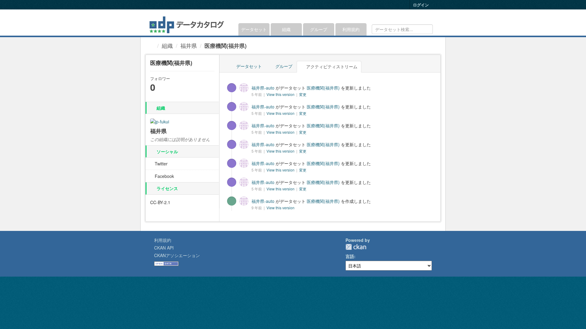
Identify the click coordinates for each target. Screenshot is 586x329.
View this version (280, 94)
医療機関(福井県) (225, 46)
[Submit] (427, 28)
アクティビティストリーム (331, 66)
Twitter (161, 164)
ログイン (421, 5)
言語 (349, 256)
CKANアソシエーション (177, 255)
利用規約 (351, 29)
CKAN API (164, 248)
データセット (254, 29)
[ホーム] (152, 45)
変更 (302, 94)
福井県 (188, 45)
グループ (318, 29)
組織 (286, 29)
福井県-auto (262, 88)
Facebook (164, 176)
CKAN (355, 247)
